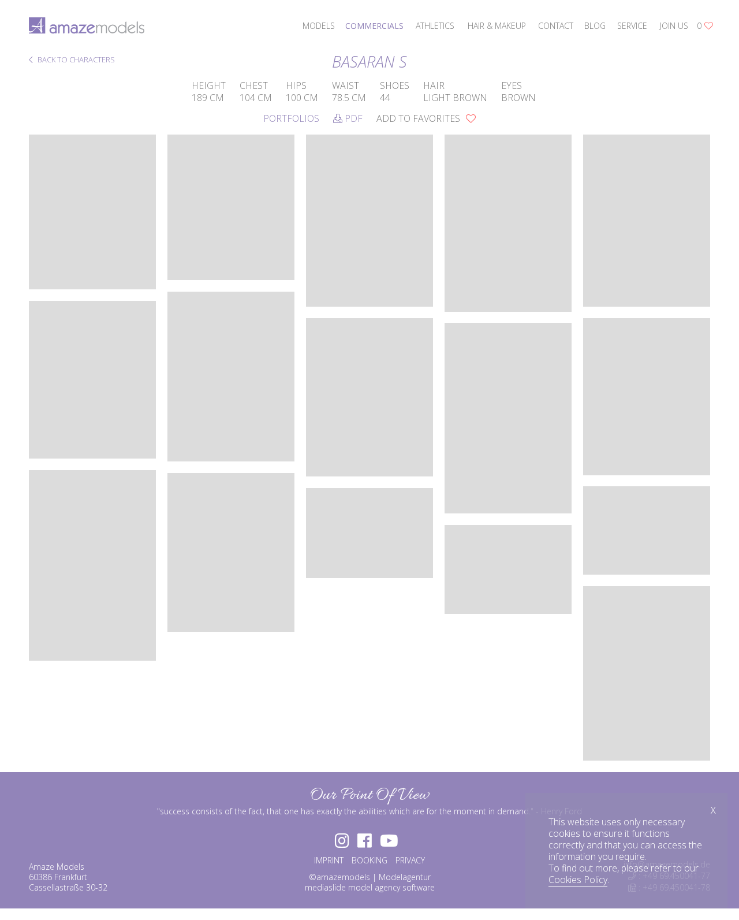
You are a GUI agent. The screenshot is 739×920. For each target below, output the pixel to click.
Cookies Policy (577, 879)
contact (555, 25)
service (632, 25)
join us (674, 25)
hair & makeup (497, 25)
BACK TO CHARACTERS (75, 60)
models (319, 25)
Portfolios (291, 118)
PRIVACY (410, 860)
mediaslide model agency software (370, 887)
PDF (352, 118)
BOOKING (369, 860)
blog (595, 25)
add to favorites (419, 118)
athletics (435, 25)
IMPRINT (329, 860)
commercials (374, 25)
